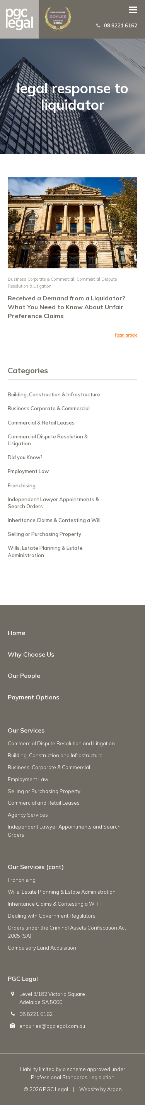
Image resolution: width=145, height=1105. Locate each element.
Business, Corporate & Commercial (49, 767)
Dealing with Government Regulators (52, 916)
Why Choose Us (31, 654)
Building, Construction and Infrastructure (55, 755)
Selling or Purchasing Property (44, 534)
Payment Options (33, 697)
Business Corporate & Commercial (41, 279)
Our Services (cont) (36, 867)
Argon (114, 1089)
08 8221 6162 (120, 25)
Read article (126, 335)
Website (89, 1089)
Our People (24, 675)
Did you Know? (25, 457)
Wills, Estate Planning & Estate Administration (62, 892)
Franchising (22, 485)
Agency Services (28, 815)
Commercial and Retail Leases (44, 803)
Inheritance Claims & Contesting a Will (54, 520)
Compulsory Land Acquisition (42, 948)
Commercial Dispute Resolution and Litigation (61, 743)
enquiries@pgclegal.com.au (52, 1026)
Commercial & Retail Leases (41, 422)
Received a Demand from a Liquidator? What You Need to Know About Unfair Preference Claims (66, 307)
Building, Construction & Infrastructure (54, 394)
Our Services (26, 730)
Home (16, 633)
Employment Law (28, 471)
